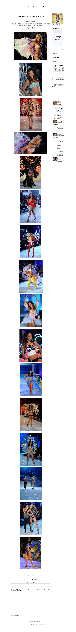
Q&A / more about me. (60, 107)
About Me (22, 0)
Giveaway (60, 71)
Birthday (54, 67)
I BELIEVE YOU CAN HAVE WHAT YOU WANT (60, 127)
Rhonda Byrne (60, 80)
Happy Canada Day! (59, 113)
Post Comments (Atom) (18, 615)
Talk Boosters (41, 0)
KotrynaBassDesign (41, 624)
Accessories (59, 66)
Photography (53, 79)
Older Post (48, 613)
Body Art (60, 67)
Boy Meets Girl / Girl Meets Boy (57, 68)
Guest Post (60, 72)
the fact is (59, 85)
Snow (55, 83)
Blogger (57, 67)
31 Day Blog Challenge (58, 65)
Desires (55, 69)
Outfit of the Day (61, 77)
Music (53, 76)
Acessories (62, 66)
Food (53, 70)
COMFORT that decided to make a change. (60, 152)
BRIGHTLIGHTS (38, 6)
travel (57, 86)
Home (16, 0)
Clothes (62, 68)
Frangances (56, 70)
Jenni (53, 74)
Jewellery (58, 74)
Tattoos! (58, 119)
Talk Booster (62, 84)
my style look (57, 76)
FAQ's (28, 0)
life (61, 75)
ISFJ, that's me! (59, 145)
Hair (48, 0)
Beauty (54, 0)
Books (63, 67)
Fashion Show (32, 582)
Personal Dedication (60, 78)
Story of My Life (60, 83)
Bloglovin (55, 28)
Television (55, 85)
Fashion (60, 0)
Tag (58, 84)
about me (55, 66)
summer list (55, 84)
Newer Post (13, 613)
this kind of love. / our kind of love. (60, 139)
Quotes (34, 0)
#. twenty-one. (59, 101)
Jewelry (62, 74)
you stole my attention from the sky (60, 158)
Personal (55, 78)
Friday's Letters (59, 70)
